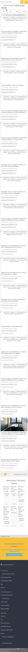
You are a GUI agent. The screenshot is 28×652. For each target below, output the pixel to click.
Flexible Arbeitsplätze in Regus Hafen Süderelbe (12, 85)
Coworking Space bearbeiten (7, 595)
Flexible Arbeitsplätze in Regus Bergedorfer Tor (12, 326)
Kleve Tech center (6, 494)
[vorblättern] (24, 23)
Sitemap (2, 633)
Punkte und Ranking (5, 605)
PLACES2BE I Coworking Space (21, 501)
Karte (11, 11)
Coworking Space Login (7, 643)
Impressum (3, 616)
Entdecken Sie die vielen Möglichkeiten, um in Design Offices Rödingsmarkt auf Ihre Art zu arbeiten (13, 246)
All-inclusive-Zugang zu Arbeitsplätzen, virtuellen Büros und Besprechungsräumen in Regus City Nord (14, 32)
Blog (2, 584)
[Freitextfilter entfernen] (22, 2)
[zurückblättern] (4, 23)
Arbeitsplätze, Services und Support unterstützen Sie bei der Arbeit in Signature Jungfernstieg (13, 192)
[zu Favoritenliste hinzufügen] (2, 18)
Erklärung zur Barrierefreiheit (7, 629)
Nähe (17, 11)
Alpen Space (14, 512)
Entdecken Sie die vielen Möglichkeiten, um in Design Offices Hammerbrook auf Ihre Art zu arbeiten (13, 406)
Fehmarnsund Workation (14, 495)
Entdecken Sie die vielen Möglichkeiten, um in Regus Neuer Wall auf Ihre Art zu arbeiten (13, 273)
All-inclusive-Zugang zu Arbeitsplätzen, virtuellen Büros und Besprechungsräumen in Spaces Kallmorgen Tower (14, 379)
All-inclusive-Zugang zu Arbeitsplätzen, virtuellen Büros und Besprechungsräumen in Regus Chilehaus (14, 138)
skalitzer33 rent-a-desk (21, 519)
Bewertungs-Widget (5, 608)
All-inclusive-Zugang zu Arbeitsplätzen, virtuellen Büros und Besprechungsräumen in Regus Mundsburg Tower (14, 433)
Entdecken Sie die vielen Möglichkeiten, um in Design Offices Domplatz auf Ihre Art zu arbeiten (13, 352)
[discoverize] (5, 536)
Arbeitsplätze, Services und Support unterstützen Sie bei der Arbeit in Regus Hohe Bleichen (13, 165)
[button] (2, 474)
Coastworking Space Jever (7, 522)
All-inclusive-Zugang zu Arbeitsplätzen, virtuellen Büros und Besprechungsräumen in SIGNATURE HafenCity (14, 111)
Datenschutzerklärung (5, 623)
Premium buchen (5, 598)
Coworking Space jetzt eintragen (15, 554)
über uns (2, 587)
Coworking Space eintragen (6, 580)
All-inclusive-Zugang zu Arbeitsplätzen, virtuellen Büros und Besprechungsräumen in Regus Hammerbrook (14, 219)
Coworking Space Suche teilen (20, 474)
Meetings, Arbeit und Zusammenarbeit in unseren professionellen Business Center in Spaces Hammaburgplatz (13, 460)
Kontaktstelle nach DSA (5, 626)
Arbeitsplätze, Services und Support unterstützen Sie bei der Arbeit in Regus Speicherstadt (13, 300)
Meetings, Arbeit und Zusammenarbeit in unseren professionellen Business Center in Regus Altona (13, 59)
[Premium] (25, 482)
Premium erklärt (4, 601)
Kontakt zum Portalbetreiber (8, 636)
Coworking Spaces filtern (6, 577)
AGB (2, 619)
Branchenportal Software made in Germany (8, 649)
